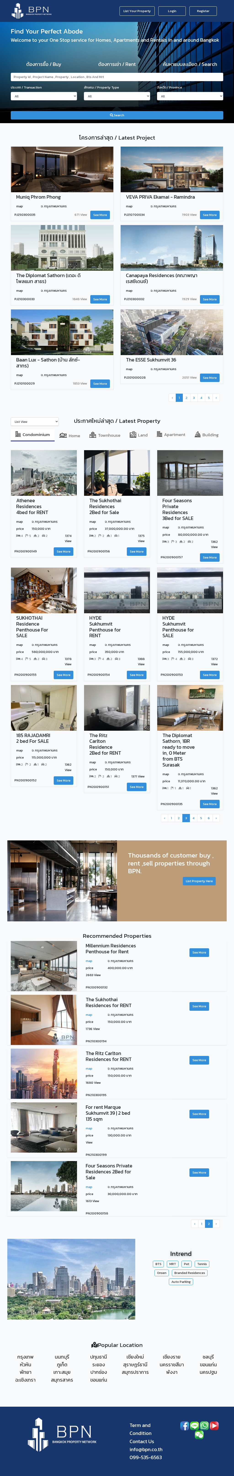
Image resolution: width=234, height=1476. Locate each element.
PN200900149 (25, 551)
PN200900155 (25, 674)
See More (100, 214)
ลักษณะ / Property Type (101, 87)
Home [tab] (74, 435)
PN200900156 (99, 551)
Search (118, 115)
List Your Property (137, 10)
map (89, 960)
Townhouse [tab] (109, 435)
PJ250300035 (24, 214)
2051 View (189, 377)
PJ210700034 (134, 214)
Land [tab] (143, 434)
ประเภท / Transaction (26, 87)
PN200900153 (172, 674)
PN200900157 (172, 557)
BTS (158, 1263)
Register (203, 10)
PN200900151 (98, 786)
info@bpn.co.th (146, 1449)
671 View (80, 214)
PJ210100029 (24, 383)
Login (172, 10)
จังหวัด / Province (169, 87)
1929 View (189, 298)
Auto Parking (181, 1281)
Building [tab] (210, 434)
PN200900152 (25, 780)
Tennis (202, 1263)
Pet (186, 1263)
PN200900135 (172, 803)
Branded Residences (189, 1272)
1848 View (79, 298)
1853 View (80, 383)
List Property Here (199, 881)
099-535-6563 (146, 1457)
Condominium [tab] (36, 434)
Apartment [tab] (174, 434)
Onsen (161, 1272)
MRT (172, 1263)
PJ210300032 (134, 299)
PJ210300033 (24, 299)
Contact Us (142, 1441)
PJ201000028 (135, 377)
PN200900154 (99, 674)
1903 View (189, 214)
